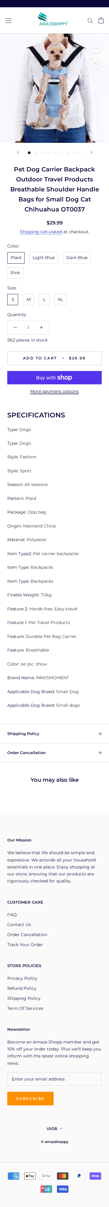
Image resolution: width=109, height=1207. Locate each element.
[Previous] (18, 152)
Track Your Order (25, 944)
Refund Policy (22, 988)
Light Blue (44, 257)
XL (60, 299)
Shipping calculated (41, 231)
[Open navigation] (8, 20)
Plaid (16, 257)
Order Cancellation (26, 752)
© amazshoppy (54, 1141)
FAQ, (12, 914)
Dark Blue (77, 257)
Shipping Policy (23, 733)
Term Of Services (25, 1008)
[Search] (90, 20)
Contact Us (19, 924)
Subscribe (30, 1098)
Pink (15, 272)
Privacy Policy (22, 978)
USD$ (52, 1128)
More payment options (54, 391)
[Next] (91, 152)
